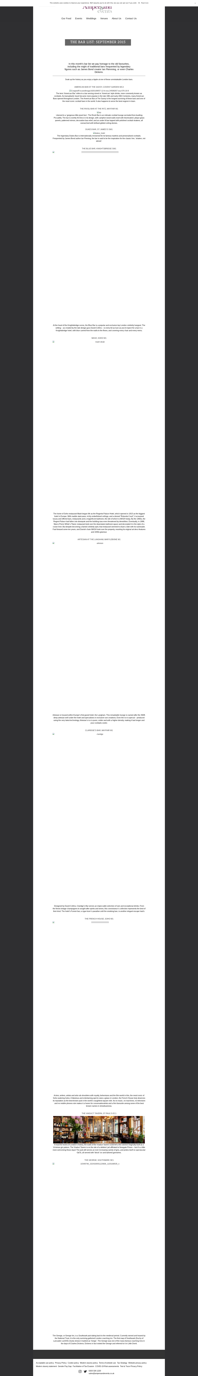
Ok (139, 3)
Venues (104, 18)
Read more (144, 3)
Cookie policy (73, 1363)
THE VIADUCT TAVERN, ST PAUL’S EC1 (99, 1113)
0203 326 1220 (95, 1371)
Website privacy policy (137, 1363)
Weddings (91, 18)
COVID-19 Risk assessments (107, 1366)
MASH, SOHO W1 (99, 338)
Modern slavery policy (89, 1363)
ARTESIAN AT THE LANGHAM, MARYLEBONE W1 (99, 539)
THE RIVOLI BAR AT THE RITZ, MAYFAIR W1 (99, 109)
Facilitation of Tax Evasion (83, 1366)
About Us (116, 18)
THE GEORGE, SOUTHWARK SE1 (99, 1160)
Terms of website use (107, 1363)
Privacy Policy (61, 1363)
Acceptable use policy (45, 1363)
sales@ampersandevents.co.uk (101, 1373)
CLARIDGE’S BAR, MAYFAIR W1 (99, 730)
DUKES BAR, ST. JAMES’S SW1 (99, 129)
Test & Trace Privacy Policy (131, 1366)
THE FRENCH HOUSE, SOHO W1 (99, 919)
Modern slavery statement (46, 1366)
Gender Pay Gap (65, 1366)
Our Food (66, 18)
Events (78, 18)
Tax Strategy (122, 1363)
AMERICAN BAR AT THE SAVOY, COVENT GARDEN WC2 (99, 87)
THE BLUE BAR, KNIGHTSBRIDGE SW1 (99, 149)
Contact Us (131, 18)
